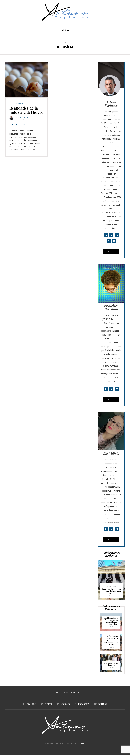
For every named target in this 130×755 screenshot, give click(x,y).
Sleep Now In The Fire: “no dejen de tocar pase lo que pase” (111, 591)
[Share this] (12, 124)
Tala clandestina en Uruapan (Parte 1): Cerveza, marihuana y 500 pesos (111, 640)
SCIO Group (81, 743)
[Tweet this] (16, 124)
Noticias (20, 103)
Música (111, 595)
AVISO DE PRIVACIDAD (71, 693)
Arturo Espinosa (23, 117)
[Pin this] (24, 124)
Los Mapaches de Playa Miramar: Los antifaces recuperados (111, 621)
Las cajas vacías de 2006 (111, 664)
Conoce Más (111, 251)
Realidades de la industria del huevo (26, 110)
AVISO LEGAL (55, 693)
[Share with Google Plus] (20, 124)
